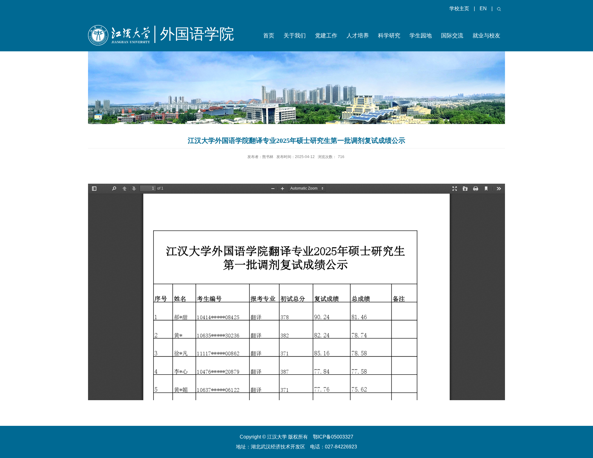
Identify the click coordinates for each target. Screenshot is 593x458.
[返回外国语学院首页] (124, 42)
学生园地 (421, 35)
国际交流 (452, 35)
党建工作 (326, 35)
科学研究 (389, 35)
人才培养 (358, 35)
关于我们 (295, 35)
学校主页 (459, 8)
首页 (268, 35)
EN (483, 8)
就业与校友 (486, 35)
